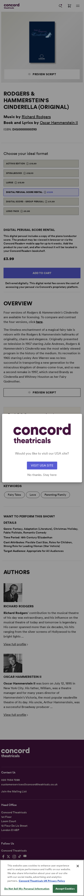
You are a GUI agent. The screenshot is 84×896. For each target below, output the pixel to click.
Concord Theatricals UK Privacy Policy (42, 880)
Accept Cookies (65, 888)
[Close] (77, 866)
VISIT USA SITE (42, 465)
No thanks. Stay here (42, 474)
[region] (42, 878)
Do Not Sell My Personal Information (27, 888)
